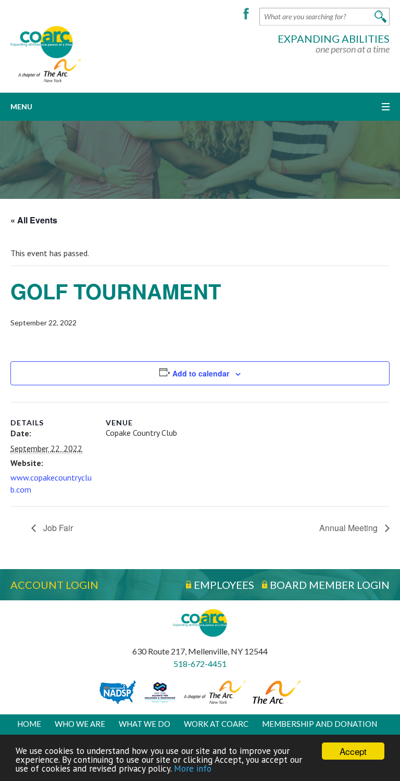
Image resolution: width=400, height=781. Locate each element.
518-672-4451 (200, 664)
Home (29, 723)
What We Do (144, 723)
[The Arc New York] (45, 69)
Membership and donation (319, 723)
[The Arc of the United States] (276, 691)
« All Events (33, 220)
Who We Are (80, 723)
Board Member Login (330, 584)
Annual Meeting (349, 528)
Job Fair (57, 528)
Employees (224, 584)
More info (192, 768)
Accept (353, 751)
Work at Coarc (216, 723)
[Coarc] (41, 40)
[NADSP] (118, 691)
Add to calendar (200, 373)
